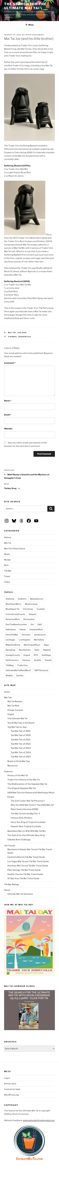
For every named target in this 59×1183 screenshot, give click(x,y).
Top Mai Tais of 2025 (21, 756)
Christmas (28, 609)
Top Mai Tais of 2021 (20, 739)
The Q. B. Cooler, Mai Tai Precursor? (28, 801)
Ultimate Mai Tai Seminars (20, 894)
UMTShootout (41, 670)
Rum (6, 565)
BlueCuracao (31, 604)
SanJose (26, 660)
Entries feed (10, 1083)
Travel (7, 576)
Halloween (11, 629)
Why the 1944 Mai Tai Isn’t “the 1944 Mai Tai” (32, 805)
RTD (36, 655)
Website (8, 428)
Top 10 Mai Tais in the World (20, 723)
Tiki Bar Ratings (11, 884)
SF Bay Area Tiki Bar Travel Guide (23, 878)
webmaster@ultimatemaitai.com (39, 1120)
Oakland (47, 650)
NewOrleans (25, 650)
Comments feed (12, 1089)
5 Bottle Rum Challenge (18, 839)
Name (7, 401)
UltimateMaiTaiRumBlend (18, 670)
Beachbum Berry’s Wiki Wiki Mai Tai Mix (26, 831)
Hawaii (22, 629)
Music (7, 554)
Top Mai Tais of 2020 (21, 735)
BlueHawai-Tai (12, 609)
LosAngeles (24, 640)
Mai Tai (12, 333)
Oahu (36, 650)
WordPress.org (11, 1095)
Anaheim (22, 599)
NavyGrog (10, 650)
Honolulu (26, 634)
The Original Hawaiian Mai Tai (21, 788)
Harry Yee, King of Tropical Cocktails (28, 822)
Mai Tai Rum (13, 705)
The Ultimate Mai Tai (17, 718)
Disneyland (28, 619)
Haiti (39, 624)
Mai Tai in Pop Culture (14, 548)
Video (7, 582)
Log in (7, 1078)
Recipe (7, 560)
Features (8, 771)
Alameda (10, 599)
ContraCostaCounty (15, 614)
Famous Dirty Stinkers (21, 818)
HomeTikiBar (12, 634)
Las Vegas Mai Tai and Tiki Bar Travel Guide (28, 861)
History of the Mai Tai (17, 775)
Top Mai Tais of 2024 (21, 752)
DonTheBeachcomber (16, 624)
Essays (10, 797)
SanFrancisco (12, 660)
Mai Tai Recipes (14, 701)
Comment (10, 363)
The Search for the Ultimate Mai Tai (25, 6)
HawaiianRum (36, 629)
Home (7, 692)
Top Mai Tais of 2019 (20, 731)
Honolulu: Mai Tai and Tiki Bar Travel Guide (27, 865)
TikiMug (12, 337)
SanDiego (46, 655)
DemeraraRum (13, 619)
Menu (31, 25)
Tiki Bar (22, 333)
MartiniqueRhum (32, 645)
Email (7, 415)
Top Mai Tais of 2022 (21, 744)
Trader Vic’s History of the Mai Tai (23, 779)
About (7, 890)
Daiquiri (32, 614)
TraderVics (24, 337)
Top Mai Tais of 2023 (21, 748)
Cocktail (41, 609)
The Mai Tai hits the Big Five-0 (25, 813)
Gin (32, 624)
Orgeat (26, 655)
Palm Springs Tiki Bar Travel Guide (24, 870)
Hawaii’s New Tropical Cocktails (26, 826)
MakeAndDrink (13, 645)
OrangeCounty (13, 655)
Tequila (48, 660)
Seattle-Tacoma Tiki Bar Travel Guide (25, 874)
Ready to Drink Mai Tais (18, 761)
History (7, 537)
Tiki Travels (9, 845)
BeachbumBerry (13, 604)
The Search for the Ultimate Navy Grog (26, 835)
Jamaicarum (40, 634)
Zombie (19, 675)
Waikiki (9, 675)
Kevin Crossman (34, 35)
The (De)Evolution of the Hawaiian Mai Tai (27, 784)
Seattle (37, 660)
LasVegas (10, 640)
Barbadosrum (36, 599)
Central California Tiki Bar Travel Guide (26, 857)
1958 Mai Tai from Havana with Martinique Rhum (30, 792)
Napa (46, 645)
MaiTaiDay (39, 640)
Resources (12, 765)
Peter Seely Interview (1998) (24, 809)
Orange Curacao (15, 710)
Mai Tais (8, 697)
